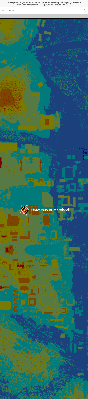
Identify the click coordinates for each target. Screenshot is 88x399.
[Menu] (3, 10)
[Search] (85, 10)
